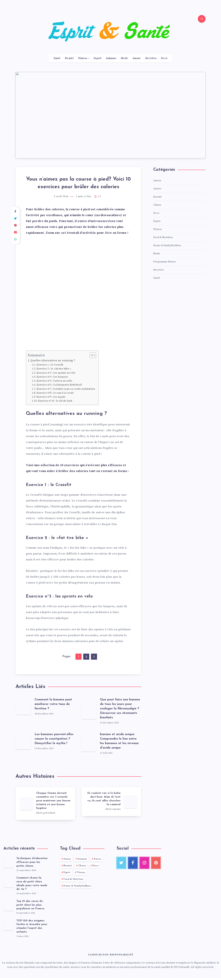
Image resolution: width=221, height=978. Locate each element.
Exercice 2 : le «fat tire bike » (54, 368)
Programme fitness (164, 261)
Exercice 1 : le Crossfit (50, 364)
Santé (57, 58)
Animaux (111, 58)
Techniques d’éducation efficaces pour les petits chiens (32, 862)
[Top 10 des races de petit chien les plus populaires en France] (8, 905)
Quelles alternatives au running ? (53, 360)
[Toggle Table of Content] (91, 355)
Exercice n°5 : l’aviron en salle (54, 380)
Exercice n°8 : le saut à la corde (55, 392)
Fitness (82, 58)
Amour (136, 58)
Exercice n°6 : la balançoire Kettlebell (59, 384)
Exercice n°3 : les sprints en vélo (56, 372)
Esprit (97, 58)
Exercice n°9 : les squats (51, 396)
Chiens (157, 204)
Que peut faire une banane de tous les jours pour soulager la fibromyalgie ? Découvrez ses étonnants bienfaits (120, 708)
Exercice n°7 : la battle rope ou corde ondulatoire (66, 389)
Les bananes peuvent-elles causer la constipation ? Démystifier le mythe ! (54, 739)
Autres (157, 188)
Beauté (69, 58)
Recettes (150, 58)
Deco (164, 58)
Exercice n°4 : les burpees (52, 376)
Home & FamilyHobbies (167, 245)
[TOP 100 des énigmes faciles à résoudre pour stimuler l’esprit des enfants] (8, 924)
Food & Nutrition (163, 237)
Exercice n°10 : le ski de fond (55, 400)
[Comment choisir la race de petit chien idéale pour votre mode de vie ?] (8, 881)
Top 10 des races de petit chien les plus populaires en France (30, 905)
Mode (124, 58)
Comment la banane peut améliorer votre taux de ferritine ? (53, 704)
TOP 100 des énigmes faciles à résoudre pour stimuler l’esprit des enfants (31, 926)
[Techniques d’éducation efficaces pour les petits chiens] (8, 862)
